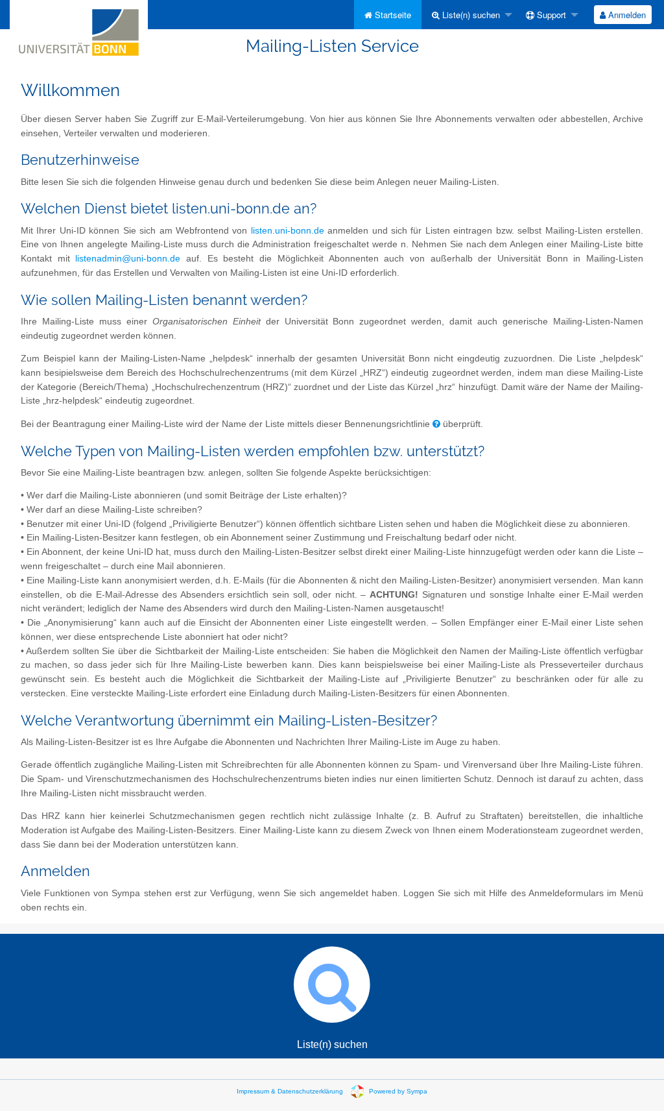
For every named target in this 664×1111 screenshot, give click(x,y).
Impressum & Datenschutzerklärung (290, 1091)
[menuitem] (387, 14)
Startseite (391, 14)
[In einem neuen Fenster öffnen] (436, 424)
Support (550, 14)
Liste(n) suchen (470, 14)
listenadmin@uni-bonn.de (127, 258)
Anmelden (626, 14)
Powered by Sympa (398, 1091)
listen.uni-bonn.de (287, 231)
